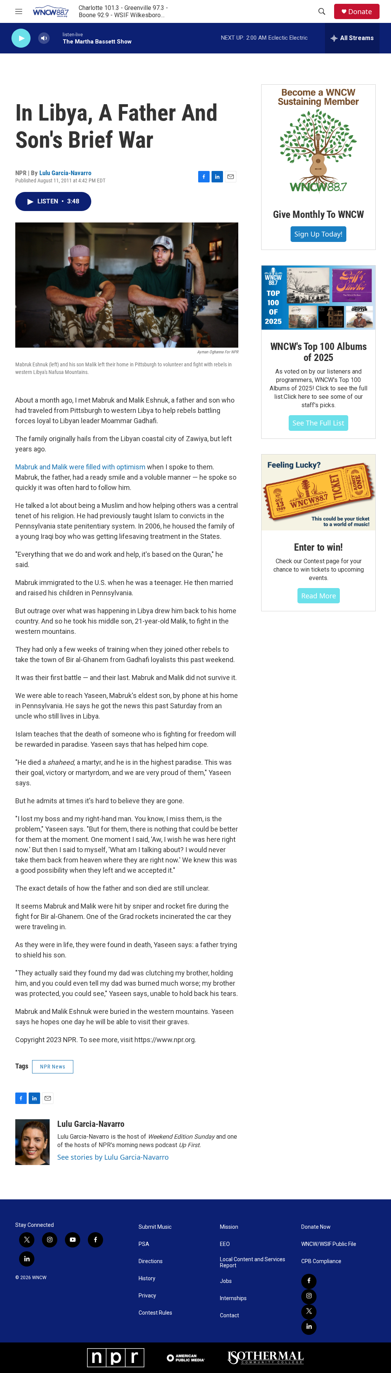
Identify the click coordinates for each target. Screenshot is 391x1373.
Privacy (147, 1296)
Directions (151, 1261)
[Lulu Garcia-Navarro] (32, 1142)
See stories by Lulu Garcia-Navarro (113, 1157)
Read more (318, 595)
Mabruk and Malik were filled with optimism (80, 467)
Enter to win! (318, 547)
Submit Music (155, 1227)
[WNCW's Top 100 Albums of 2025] (318, 298)
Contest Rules (155, 1313)
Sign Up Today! (318, 234)
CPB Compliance (321, 1261)
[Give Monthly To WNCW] (318, 141)
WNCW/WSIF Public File (328, 1244)
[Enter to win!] (318, 492)
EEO (225, 1244)
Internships (233, 1298)
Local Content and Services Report (252, 1262)
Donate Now (316, 1227)
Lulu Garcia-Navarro (65, 173)
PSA (144, 1244)
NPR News (52, 1067)
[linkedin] (309, 1327)
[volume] (43, 38)
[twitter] (309, 1312)
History (147, 1278)
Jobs (226, 1281)
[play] (21, 38)
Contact (229, 1315)
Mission (229, 1227)
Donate (360, 12)
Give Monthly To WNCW (318, 214)
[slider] (56, 38)
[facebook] (309, 1281)
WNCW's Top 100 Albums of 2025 (318, 352)
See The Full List (318, 422)
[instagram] (309, 1296)
